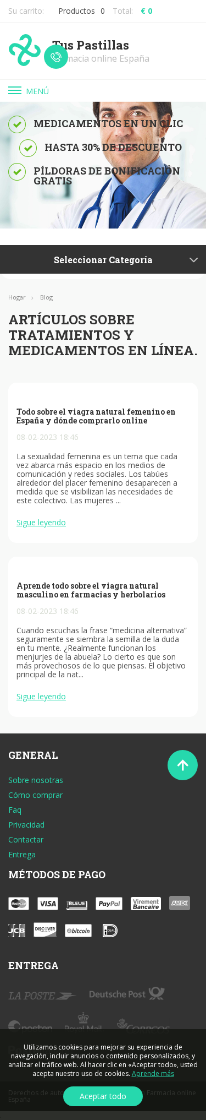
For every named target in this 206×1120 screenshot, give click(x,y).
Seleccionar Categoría (103, 259)
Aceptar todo (103, 1096)
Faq (14, 810)
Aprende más (153, 1073)
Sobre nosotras (35, 780)
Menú (37, 91)
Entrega (22, 854)
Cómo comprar (35, 795)
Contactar (25, 840)
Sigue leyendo (41, 522)
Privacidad (26, 825)
